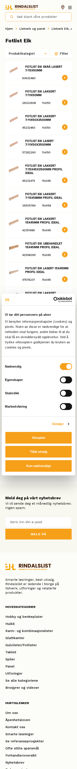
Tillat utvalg (38, 451)
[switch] (66, 379)
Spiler (10, 659)
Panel (10, 666)
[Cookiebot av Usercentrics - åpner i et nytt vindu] (54, 299)
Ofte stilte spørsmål (22, 748)
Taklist (10, 652)
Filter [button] (64, 53)
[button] (65, 77)
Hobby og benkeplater (24, 617)
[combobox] (38, 16)
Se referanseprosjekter (24, 741)
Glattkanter (14, 638)
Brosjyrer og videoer (22, 688)
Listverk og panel (32, 28)
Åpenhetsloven (17, 720)
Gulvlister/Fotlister (21, 645)
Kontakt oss (15, 727)
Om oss (11, 713)
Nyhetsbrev (14, 762)
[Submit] (10, 16)
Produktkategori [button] (22, 53)
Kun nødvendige (38, 466)
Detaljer (58, 424)
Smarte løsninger (19, 734)
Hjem (9, 28)
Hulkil (10, 624)
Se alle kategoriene (21, 680)
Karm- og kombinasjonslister (29, 631)
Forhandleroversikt (21, 755)
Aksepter (38, 437)
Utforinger (13, 673)
